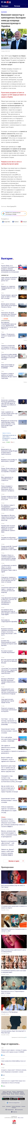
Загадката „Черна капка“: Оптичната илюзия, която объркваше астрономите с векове (13, 1071)
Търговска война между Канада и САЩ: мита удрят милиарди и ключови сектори (9, 357)
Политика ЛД (20, 1109)
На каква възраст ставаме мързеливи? (8, 651)
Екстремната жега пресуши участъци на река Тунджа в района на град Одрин (9, 612)
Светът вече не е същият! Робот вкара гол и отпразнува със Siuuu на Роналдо (13, 1081)
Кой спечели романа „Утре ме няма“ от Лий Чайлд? (13, 886)
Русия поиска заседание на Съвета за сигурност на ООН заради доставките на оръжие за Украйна (13, 95)
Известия (15, 1111)
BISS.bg (10, 1092)
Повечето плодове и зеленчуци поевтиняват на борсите (9, 709)
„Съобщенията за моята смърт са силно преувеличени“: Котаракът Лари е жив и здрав (9, 568)
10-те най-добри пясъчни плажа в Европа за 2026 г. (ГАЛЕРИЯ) (9, 739)
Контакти (23, 1106)
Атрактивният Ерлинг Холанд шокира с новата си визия (9, 731)
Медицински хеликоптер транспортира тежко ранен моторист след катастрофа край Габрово (9, 424)
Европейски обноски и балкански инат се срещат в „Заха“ (14, 930)
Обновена (3, 817)
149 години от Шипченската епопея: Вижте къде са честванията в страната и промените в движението (13, 749)
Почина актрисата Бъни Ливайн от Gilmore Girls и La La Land (9, 498)
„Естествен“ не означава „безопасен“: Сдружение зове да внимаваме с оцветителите (9, 671)
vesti (4, 1075)
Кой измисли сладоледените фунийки (9, 620)
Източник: (3, 206)
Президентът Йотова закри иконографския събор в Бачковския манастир (8, 518)
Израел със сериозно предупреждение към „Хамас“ (8, 288)
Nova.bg (16, 1094)
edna (4, 1064)
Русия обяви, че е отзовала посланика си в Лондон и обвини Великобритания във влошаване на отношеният (10, 269)
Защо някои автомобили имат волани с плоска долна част (9, 279)
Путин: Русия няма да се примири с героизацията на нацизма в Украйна (9, 470)
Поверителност (10, 1109)
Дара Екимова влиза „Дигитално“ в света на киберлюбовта (13, 950)
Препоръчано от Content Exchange (18, 1037)
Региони (17, 6)
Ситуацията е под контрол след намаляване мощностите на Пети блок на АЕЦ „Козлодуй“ (11, 778)
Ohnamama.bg (16, 1092)
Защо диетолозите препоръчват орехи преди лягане (7, 701)
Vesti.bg (12, 1094)
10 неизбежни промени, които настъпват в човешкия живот (13, 971)
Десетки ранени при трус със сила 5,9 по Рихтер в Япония (9, 661)
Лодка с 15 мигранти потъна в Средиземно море (8, 335)
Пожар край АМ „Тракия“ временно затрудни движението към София (9, 548)
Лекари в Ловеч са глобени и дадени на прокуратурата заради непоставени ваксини (8, 557)
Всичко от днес (14, 861)
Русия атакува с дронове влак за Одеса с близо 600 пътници (9, 296)
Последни (4, 6)
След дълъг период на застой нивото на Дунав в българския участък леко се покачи (9, 579)
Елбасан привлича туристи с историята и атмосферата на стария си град (8, 809)
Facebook (16, 221)
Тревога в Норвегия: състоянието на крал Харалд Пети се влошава (9, 347)
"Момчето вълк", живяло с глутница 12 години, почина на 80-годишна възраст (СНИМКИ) (14, 1051)
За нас (3, 1106)
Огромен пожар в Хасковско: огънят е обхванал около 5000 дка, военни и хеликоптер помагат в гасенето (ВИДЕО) (13, 822)
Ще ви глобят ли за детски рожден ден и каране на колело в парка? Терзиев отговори (9, 789)
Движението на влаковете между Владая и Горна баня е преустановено (9, 452)
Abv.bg (4, 1091)
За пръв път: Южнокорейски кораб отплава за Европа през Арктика (9, 643)
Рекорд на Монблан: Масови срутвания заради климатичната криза (8, 681)
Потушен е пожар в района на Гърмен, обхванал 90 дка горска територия (9, 376)
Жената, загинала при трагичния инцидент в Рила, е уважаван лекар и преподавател (9, 833)
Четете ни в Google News (14, 1102)
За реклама (8, 1106)
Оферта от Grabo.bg (5, 433)
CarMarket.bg (5, 1092)
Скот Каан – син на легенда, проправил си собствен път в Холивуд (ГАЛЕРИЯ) (9, 721)
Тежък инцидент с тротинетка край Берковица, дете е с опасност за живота (7, 488)
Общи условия (20, 1117)
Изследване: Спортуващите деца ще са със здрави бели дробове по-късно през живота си (9, 325)
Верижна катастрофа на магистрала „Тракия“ (9, 460)
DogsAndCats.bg (20, 1091)
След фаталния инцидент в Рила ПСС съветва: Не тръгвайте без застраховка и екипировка (9, 601)
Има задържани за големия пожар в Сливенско (7, 478)
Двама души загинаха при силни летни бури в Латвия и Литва (9, 305)
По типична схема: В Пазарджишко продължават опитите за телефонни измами (9, 507)
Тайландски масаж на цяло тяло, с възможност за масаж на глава (9, 438)
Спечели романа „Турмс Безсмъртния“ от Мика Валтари (13, 1032)
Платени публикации (16, 1106)
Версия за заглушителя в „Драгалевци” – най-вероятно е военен (9, 843)
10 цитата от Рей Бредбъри (9, 1012)
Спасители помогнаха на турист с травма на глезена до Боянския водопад (9, 590)
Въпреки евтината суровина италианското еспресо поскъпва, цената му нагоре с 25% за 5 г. (9, 632)
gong (4, 1086)
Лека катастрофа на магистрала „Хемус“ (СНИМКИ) (7, 366)
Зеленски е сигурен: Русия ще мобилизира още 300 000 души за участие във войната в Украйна (8, 403)
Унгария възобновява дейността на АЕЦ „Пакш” (9, 538)
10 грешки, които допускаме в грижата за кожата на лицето (14, 907)
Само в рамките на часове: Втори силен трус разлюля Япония (9, 413)
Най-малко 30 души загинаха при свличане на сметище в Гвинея (8, 314)
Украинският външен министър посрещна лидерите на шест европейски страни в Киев (8, 529)
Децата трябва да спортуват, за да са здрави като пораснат (8, 759)
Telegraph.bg (22, 1094)
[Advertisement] (14, 240)
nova (4, 1055)
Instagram (25, 221)
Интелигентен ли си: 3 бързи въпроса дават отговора (12, 992)
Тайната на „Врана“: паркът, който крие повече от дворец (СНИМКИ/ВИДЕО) (7, 852)
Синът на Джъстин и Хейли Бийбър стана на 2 (13, 1061)
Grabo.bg (22, 1092)
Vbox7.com (9, 1091)
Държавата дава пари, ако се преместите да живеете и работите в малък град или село (8, 768)
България (6, 258)
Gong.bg (14, 1091)
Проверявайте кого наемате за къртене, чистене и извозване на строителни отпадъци (9, 691)
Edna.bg (8, 1094)
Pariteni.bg (3, 1094)
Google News (7, 221)
